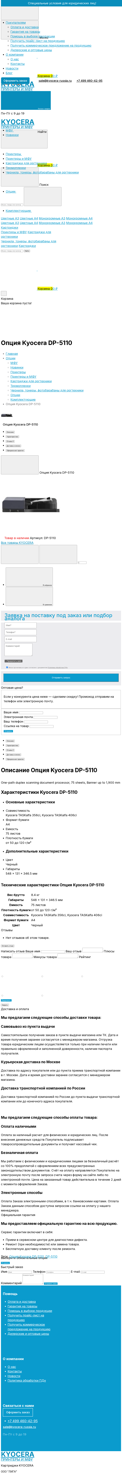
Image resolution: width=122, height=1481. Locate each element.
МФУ (14, 363)
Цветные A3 (10, 218)
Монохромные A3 (52, 218)
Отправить (8, 731)
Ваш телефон (13, 721)
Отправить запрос (61, 677)
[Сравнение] (19, 269)
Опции (15, 395)
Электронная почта (18, 717)
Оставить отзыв (7, 946)
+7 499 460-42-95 (89, 80)
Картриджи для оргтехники (31, 381)
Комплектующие (23, 399)
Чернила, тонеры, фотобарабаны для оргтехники (47, 390)
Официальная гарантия (15, 450)
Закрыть (5, 1005)
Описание (10, 432)
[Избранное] (55, 269)
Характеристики (12, 437)
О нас (14, 59)
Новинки (16, 367)
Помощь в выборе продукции (32, 36)
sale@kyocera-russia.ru (55, 80)
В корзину (5, 1263)
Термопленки (20, 386)
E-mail (75, 1271)
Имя (4, 1271)
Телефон (39, 1271)
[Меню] (20, 10)
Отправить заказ (51, 1284)
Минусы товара (45, 957)
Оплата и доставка (24, 27)
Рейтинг (85, 957)
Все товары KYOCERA (17, 542)
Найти (27, 251)
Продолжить (6, 1000)
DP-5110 (51, 1256)
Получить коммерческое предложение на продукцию (50, 45)
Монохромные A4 (79, 218)
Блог (9, 73)
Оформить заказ (15, 80)
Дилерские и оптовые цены (31, 50)
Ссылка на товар (16, 726)
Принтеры (18, 372)
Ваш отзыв (73, 951)
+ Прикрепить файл (13, 661)
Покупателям (16, 22)
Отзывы (10, 441)
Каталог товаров (44, 109)
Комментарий (11, 1283)
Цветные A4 (29, 218)
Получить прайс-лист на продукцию (37, 41)
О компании (14, 54)
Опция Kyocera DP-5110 (26, 1256)
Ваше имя (11, 712)
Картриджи (9, 227)
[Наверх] (19, 325)
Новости (12, 68)
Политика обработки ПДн (58, 667)
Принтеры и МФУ (14, 232)
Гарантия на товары (25, 31)
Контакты (17, 64)
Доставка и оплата (13, 446)
